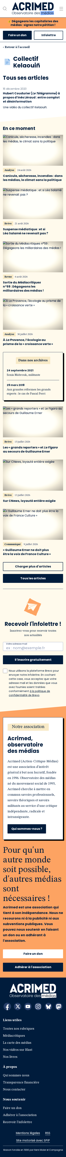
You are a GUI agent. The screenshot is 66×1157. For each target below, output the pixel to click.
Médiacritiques (14, 1035)
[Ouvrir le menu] (61, 9)
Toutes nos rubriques (18, 1028)
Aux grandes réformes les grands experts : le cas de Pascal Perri (29, 391)
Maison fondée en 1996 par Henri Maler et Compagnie (33, 1149)
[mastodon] (58, 1006)
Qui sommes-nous (16, 1075)
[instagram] (38, 1006)
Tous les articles (33, 578)
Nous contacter (14, 1089)
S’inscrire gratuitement (33, 660)
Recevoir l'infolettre (17, 1122)
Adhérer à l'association (33, 967)
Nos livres (10, 1057)
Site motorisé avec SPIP (33, 1140)
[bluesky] (48, 1006)
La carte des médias (17, 1042)
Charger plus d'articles (33, 566)
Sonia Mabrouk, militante (23, 375)
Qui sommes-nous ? (26, 829)
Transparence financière (21, 1082)
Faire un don (17, 35)
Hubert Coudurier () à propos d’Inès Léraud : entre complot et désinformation (31, 97)
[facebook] (7, 1006)
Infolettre (48, 35)
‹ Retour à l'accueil (16, 47)
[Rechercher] (5, 9)
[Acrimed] (33, 8)
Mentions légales (28, 1133)
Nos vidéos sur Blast (17, 1050)
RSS (47, 1133)
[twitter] (17, 1006)
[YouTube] (28, 1006)
